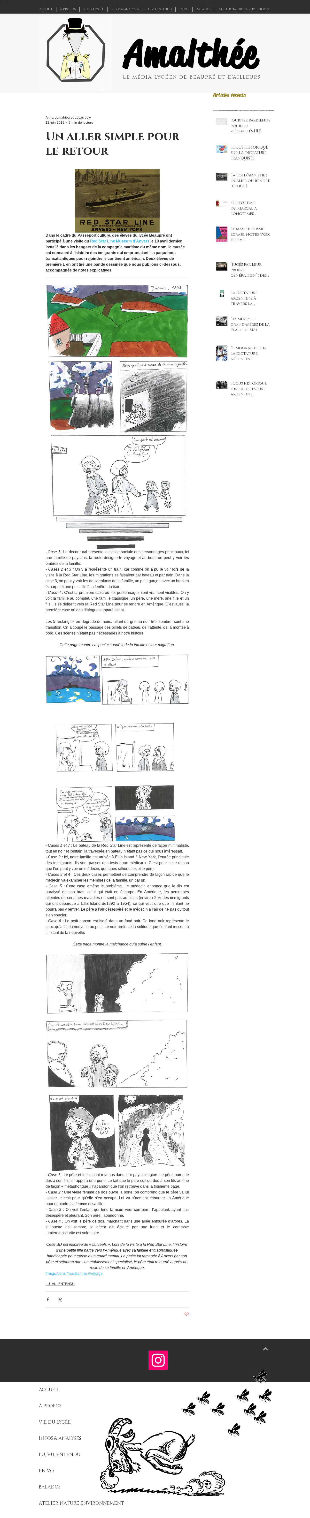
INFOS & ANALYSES (60, 1438)
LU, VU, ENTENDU (60, 1284)
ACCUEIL (49, 1390)
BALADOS (49, 1487)
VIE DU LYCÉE (55, 1422)
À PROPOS (50, 1406)
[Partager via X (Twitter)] (59, 1299)
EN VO (46, 1471)
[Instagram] (158, 1360)
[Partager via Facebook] (48, 1299)
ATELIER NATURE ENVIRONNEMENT (81, 1503)
